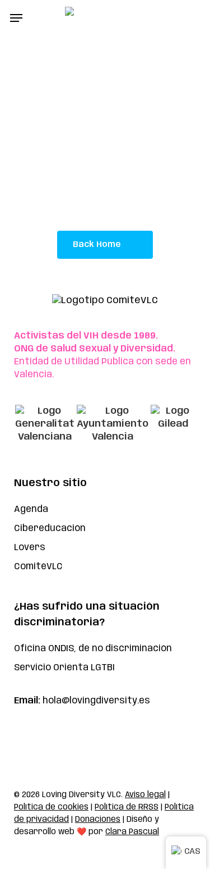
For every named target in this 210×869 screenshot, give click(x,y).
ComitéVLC (38, 566)
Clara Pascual (132, 832)
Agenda (31, 509)
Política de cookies (51, 807)
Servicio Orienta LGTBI (64, 668)
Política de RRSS (126, 807)
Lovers (29, 547)
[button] (16, 18)
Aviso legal (145, 795)
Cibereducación (50, 528)
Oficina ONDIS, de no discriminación (93, 648)
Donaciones (97, 820)
